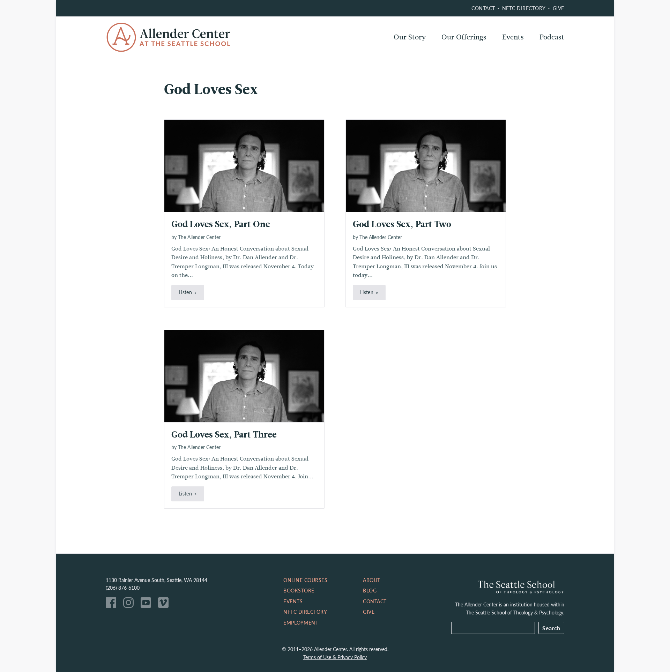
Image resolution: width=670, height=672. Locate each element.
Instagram (130, 604)
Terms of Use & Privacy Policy (335, 657)
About (371, 579)
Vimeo (165, 604)
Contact (483, 8)
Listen (185, 292)
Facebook (113, 604)
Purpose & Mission (423, 55)
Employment (300, 622)
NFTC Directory (524, 8)
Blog (370, 590)
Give (558, 8)
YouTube (148, 604)
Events (513, 37)
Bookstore (298, 590)
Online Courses (466, 55)
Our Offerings (463, 37)
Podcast (551, 37)
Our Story (410, 37)
